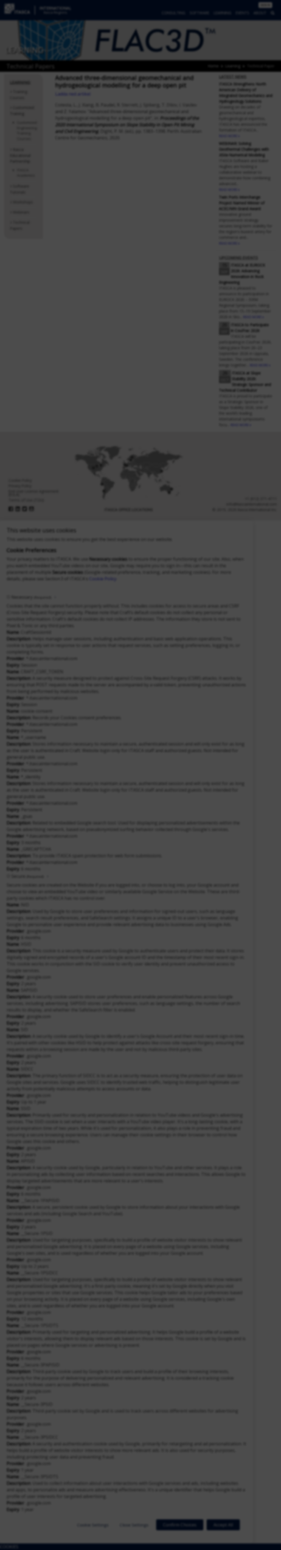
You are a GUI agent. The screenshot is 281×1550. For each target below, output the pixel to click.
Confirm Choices (179, 1525)
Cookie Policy (102, 579)
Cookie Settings (93, 1525)
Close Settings (134, 1525)
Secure (27, 876)
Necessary (31, 597)
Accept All (223, 1525)
